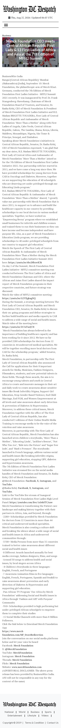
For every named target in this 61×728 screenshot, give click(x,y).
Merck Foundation (23, 645)
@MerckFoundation (16, 649)
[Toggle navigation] (6, 24)
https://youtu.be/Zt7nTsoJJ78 (18, 326)
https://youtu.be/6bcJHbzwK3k (25, 262)
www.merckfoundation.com (27, 667)
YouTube (7, 484)
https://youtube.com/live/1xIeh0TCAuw (31, 502)
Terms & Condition (34, 722)
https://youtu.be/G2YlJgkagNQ (19, 298)
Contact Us (52, 722)
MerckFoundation (22, 652)
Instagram (45, 480)
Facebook (31, 480)
